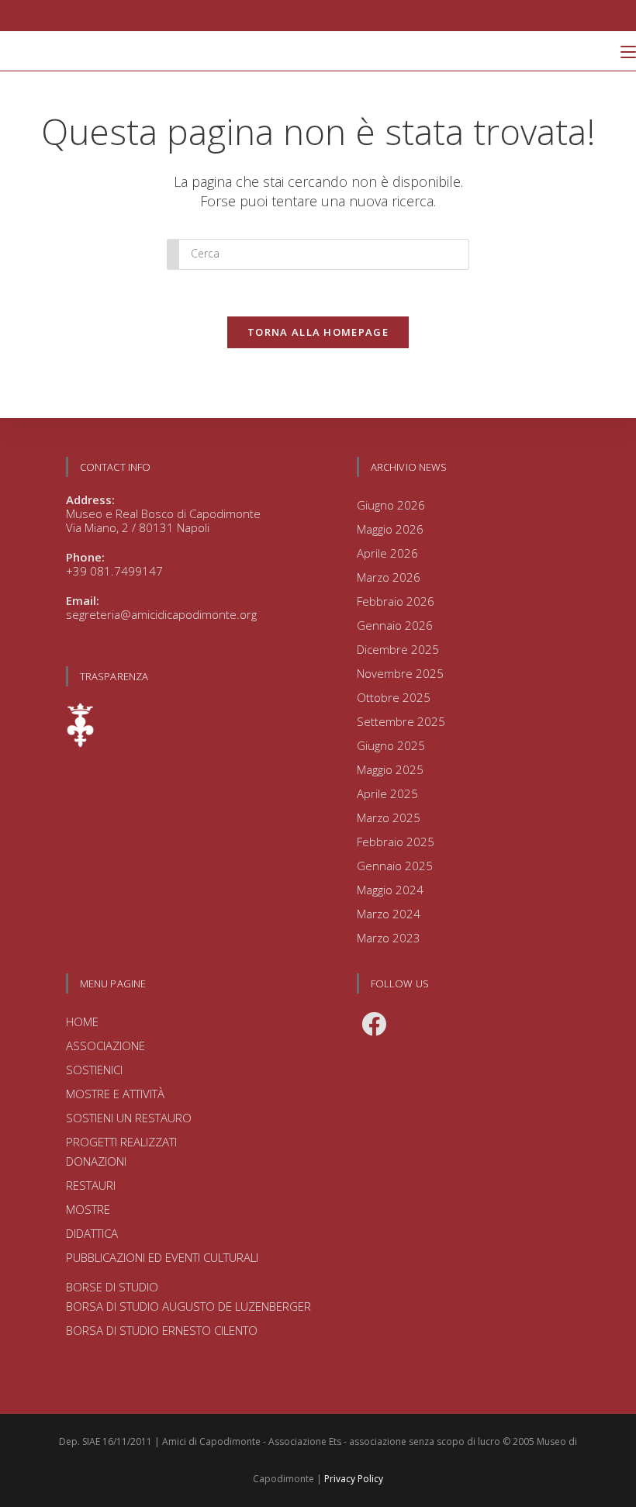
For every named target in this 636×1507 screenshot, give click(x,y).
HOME (82, 1021)
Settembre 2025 (401, 721)
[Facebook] (373, 1024)
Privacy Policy (353, 1478)
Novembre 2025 (400, 673)
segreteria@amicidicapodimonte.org (161, 614)
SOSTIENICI (94, 1069)
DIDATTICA (92, 1233)
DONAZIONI (96, 1161)
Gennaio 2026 (395, 625)
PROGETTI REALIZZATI (121, 1141)
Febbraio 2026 (395, 601)
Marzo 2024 (388, 913)
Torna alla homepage (318, 332)
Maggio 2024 (390, 889)
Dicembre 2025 (398, 649)
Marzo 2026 (388, 577)
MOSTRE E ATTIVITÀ (115, 1093)
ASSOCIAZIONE (105, 1045)
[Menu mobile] (628, 51)
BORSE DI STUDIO (112, 1286)
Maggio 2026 (390, 529)
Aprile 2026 (387, 553)
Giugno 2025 (391, 745)
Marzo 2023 (388, 937)
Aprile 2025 (387, 793)
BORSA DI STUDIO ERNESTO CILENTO (162, 1330)
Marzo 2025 (388, 817)
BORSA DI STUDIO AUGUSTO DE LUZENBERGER (188, 1306)
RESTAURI (91, 1185)
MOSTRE (88, 1209)
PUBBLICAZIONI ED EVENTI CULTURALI (162, 1257)
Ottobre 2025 (393, 697)
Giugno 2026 (391, 505)
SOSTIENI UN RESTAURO (129, 1117)
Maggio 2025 (390, 769)
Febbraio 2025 (395, 841)
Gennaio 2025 (395, 865)
